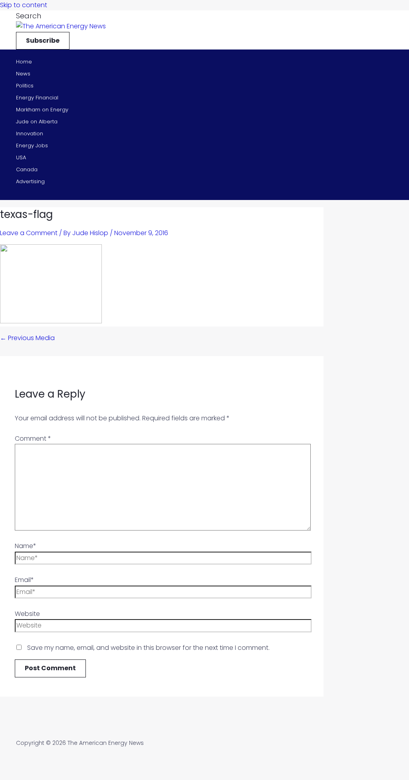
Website (27, 613)
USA (21, 157)
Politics (25, 85)
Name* (25, 545)
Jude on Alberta (37, 121)
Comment (33, 438)
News (23, 73)
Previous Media (27, 337)
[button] (28, 15)
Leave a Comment (29, 233)
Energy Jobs (32, 145)
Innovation (29, 133)
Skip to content (23, 5)
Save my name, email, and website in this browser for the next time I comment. (148, 647)
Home (24, 61)
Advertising (30, 181)
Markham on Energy (42, 109)
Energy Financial (37, 97)
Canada (27, 169)
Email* (24, 579)
